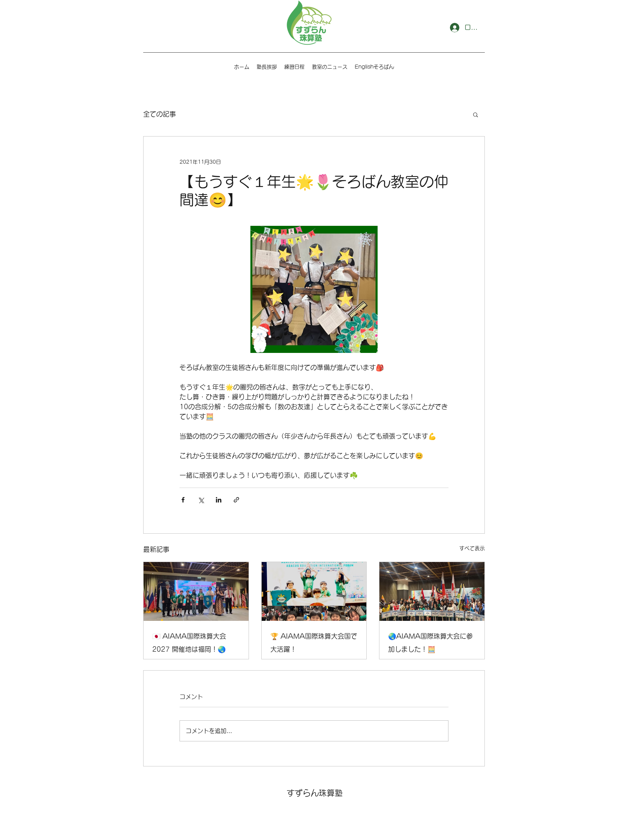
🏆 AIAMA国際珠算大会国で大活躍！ (313, 642)
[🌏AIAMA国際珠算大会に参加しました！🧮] (431, 591)
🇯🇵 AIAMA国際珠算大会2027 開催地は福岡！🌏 (189, 642)
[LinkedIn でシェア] (218, 499)
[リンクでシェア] (236, 499)
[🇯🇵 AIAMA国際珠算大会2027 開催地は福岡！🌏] (196, 591)
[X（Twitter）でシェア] (200, 499)
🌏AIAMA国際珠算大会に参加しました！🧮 (430, 642)
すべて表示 (472, 548)
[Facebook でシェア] (183, 499)
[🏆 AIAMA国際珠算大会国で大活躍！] (314, 591)
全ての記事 (159, 114)
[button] (475, 114)
